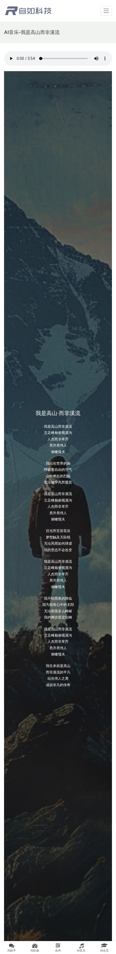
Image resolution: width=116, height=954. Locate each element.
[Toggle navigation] (106, 11)
